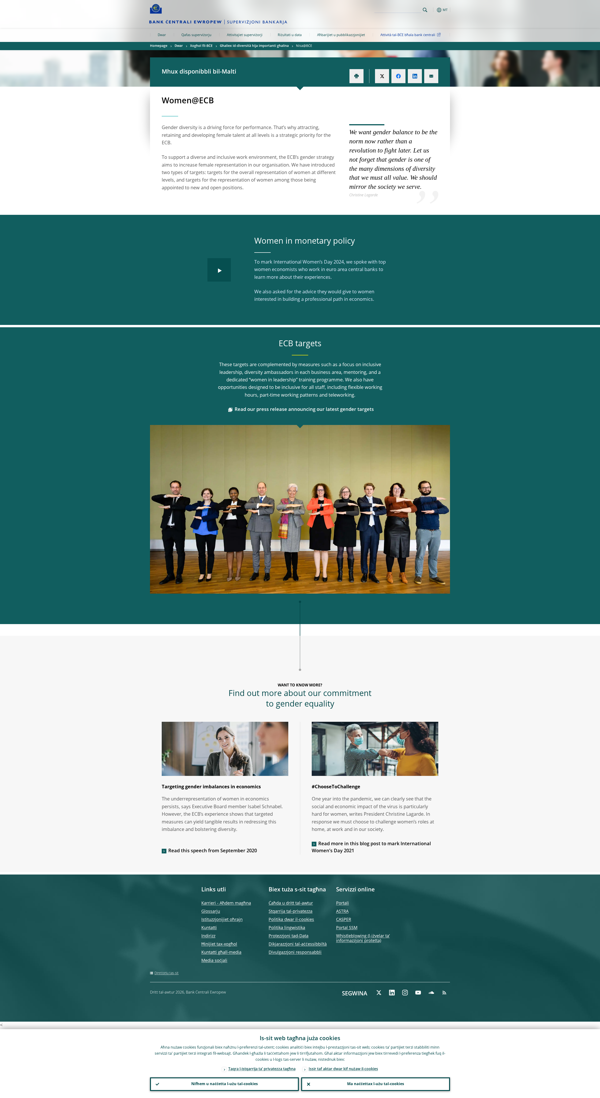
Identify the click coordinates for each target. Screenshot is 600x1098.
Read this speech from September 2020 (212, 851)
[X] (378, 992)
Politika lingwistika (287, 928)
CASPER (343, 920)
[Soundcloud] (431, 992)
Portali (342, 903)
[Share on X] (382, 76)
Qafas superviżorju (196, 35)
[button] (433, 10)
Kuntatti (209, 928)
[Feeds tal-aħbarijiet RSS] (444, 992)
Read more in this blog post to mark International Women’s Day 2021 (371, 847)
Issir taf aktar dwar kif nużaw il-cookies (343, 1069)
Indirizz (208, 936)
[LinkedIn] (392, 992)
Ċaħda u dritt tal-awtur (291, 903)
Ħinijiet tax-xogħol (219, 944)
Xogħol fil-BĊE (201, 46)
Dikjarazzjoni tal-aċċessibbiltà (298, 944)
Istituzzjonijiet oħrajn (222, 920)
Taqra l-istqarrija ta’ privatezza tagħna (262, 1069)
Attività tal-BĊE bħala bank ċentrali (407, 35)
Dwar (162, 35)
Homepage (158, 46)
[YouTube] (418, 992)
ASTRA (342, 911)
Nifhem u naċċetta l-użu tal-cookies (224, 1084)
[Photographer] (284, 772)
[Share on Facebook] (398, 76)
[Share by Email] (431, 76)
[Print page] (356, 76)
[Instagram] (405, 992)
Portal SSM (346, 928)
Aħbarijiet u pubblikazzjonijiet (341, 35)
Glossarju (210, 911)
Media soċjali (214, 961)
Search (425, 10)
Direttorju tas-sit (166, 973)
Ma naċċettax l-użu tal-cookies (375, 1084)
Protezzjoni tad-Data (288, 936)
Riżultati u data (290, 35)
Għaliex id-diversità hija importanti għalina (254, 46)
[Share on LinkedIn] (415, 76)
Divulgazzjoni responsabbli (295, 952)
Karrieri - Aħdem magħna (226, 903)
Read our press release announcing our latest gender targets (304, 409)
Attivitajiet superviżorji (244, 35)
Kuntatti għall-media (221, 952)
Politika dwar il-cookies (291, 920)
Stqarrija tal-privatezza (290, 911)
